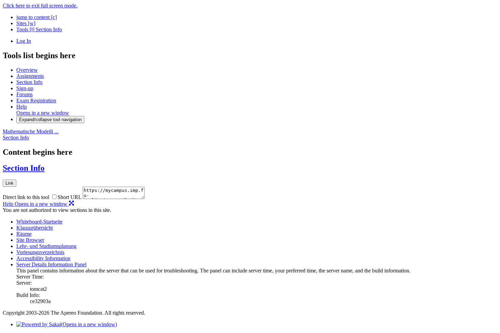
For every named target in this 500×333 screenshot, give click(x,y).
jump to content (36, 17)
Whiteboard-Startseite (39, 221)
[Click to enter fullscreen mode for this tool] (71, 204)
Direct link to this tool (26, 197)
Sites (25, 23)
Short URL (69, 197)
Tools (25, 29)
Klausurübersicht (34, 228)
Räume (24, 234)
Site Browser (30, 240)
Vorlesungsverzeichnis (40, 252)
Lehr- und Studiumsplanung (46, 246)
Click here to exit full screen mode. (40, 6)
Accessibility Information (43, 258)
